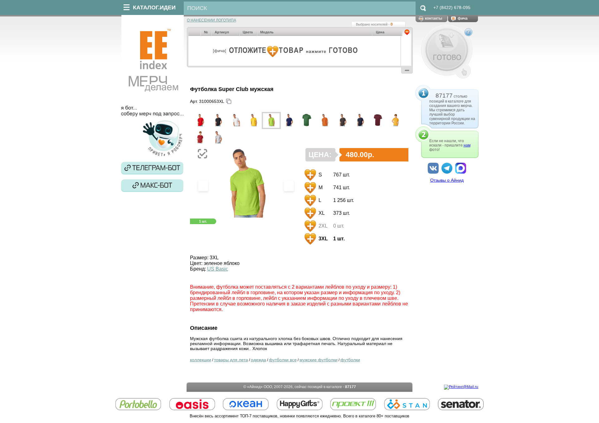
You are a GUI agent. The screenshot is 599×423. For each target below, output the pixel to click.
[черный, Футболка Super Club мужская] (218, 120)
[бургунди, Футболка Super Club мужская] (378, 120)
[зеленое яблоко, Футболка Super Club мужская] (271, 120)
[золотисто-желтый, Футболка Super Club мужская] (395, 120)
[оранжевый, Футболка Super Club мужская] (324, 120)
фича (463, 18)
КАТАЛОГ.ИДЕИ (154, 7)
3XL (322, 238)
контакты (433, 18)
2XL (322, 225)
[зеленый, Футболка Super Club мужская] (307, 120)
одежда (258, 359)
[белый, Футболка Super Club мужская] (235, 120)
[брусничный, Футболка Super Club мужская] (200, 137)
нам (467, 145)
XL (321, 213)
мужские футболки (319, 359)
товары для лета (231, 359)
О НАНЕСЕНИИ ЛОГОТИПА (211, 20)
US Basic (217, 269)
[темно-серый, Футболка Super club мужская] (342, 120)
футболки (350, 359)
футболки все (283, 359)
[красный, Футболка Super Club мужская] (200, 120)
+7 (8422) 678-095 (451, 7)
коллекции (200, 359)
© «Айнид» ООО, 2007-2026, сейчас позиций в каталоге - (299, 387)
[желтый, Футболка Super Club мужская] (253, 120)
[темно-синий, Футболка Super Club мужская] (360, 120)
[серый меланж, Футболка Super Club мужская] (218, 137)
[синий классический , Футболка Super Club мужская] (289, 120)
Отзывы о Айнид (447, 180)
